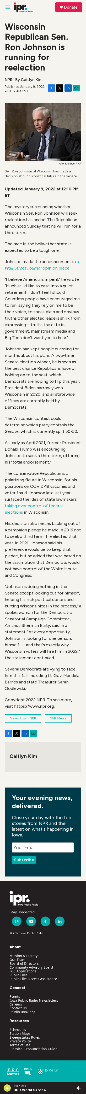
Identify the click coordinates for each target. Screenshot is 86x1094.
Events (15, 996)
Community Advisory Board (31, 967)
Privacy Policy (20, 1041)
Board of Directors (24, 963)
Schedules (18, 1029)
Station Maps (20, 1033)
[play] (7, 1088)
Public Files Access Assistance (33, 978)
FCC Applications (23, 971)
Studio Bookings (22, 1012)
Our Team (17, 959)
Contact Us (18, 1008)
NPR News (58, 718)
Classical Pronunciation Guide (33, 1049)
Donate (70, 7)
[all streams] (79, 1088)
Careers (16, 1004)
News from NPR (23, 718)
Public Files (18, 975)
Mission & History (24, 955)
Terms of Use (20, 1045)
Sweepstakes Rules (25, 1037)
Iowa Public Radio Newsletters (34, 1000)
